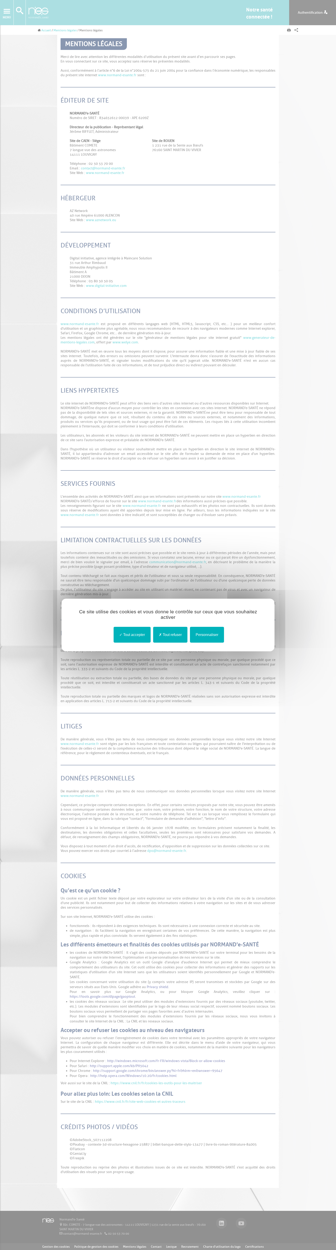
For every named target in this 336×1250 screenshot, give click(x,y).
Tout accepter (133, 635)
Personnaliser (207, 635)
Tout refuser (172, 635)
